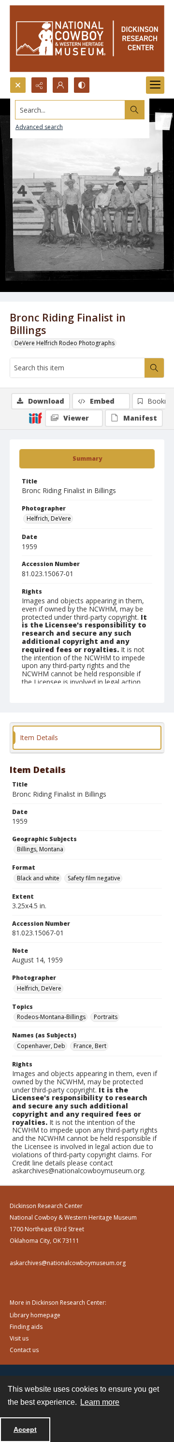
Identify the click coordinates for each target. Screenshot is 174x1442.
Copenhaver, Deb (41, 1046)
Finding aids (26, 1327)
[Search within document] (154, 368)
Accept (25, 1429)
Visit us (19, 1338)
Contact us (24, 1350)
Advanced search (39, 127)
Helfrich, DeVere (49, 518)
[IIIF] (35, 417)
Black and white (38, 878)
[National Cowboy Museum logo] (87, 38)
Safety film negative (94, 878)
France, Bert (89, 1046)
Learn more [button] (99, 1402)
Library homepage (35, 1315)
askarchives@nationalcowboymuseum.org (68, 1263)
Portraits (105, 1017)
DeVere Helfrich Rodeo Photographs (64, 343)
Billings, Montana (40, 849)
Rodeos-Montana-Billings (51, 1017)
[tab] (87, 459)
